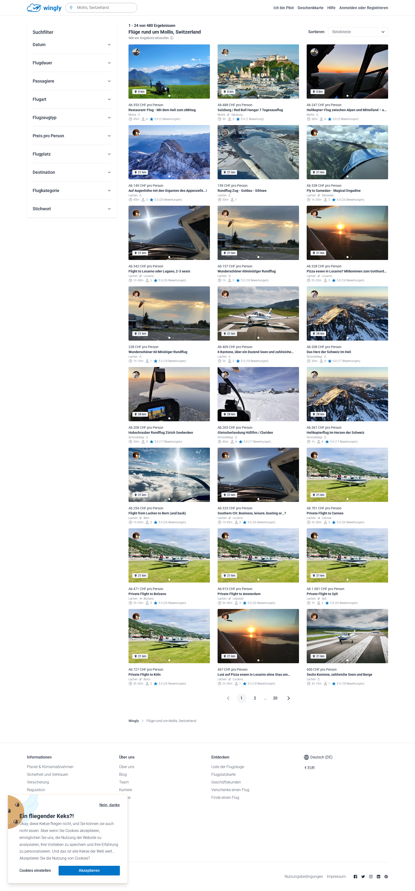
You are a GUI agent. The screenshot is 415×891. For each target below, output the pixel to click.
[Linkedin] (378, 877)
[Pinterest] (386, 877)
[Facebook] (355, 877)
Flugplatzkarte (223, 774)
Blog (123, 774)
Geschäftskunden (226, 782)
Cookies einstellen (35, 870)
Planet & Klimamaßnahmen (50, 767)
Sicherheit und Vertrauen (47, 774)
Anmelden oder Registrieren (363, 8)
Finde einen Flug (225, 797)
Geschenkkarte (310, 8)
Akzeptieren (89, 870)
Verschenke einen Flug (230, 790)
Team (124, 782)
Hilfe (331, 8)
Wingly (133, 721)
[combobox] (101, 7)
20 (275, 698)
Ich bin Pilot (284, 8)
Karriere (125, 790)
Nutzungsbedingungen (304, 876)
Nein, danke (109, 805)
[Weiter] (288, 698)
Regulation (36, 790)
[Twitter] (363, 877)
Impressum (336, 876)
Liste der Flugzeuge (227, 767)
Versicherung (38, 782)
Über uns (126, 767)
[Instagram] (371, 877)
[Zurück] (228, 698)
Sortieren (316, 32)
